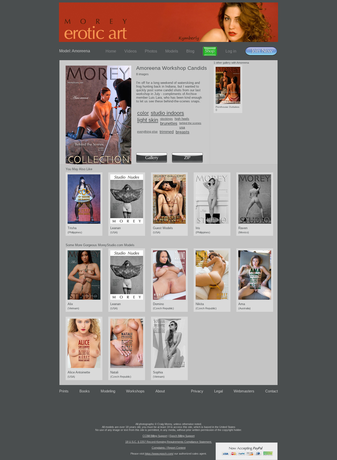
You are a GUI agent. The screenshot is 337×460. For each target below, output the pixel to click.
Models (171, 51)
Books (84, 391)
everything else (147, 131)
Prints (64, 391)
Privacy (197, 391)
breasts (182, 132)
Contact (271, 391)
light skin (147, 120)
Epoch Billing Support (182, 435)
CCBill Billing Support (155, 435)
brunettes (168, 123)
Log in (230, 51)
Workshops (135, 391)
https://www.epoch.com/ (159, 453)
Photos (151, 51)
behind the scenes (190, 123)
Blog (190, 51)
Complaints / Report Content (169, 447)
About (160, 391)
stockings (166, 119)
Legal (218, 391)
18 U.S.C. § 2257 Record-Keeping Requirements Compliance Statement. (168, 441)
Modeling (108, 391)
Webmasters (244, 391)
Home (111, 51)
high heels (182, 119)
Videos (130, 51)
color (143, 113)
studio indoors (167, 113)
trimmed (167, 132)
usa (182, 127)
